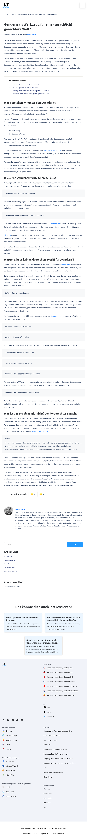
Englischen (65, 264)
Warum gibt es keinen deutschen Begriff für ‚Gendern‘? (30, 91)
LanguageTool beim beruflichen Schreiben (60, 763)
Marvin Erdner (31, 34)
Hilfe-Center (48, 777)
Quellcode (47, 803)
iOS (48, 707)
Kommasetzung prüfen (52, 735)
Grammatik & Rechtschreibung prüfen (58, 731)
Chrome (9, 731)
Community (48, 798)
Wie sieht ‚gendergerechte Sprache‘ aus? (25, 88)
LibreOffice (10, 775)
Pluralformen (55, 224)
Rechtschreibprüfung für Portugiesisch (62, 686)
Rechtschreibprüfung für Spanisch (60, 677)
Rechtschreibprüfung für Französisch (61, 681)
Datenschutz (26, 834)
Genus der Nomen (57, 316)
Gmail (8, 787)
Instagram (12, 720)
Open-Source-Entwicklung (54, 772)
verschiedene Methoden (53, 150)
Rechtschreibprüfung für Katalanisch (61, 695)
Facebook (8, 720)
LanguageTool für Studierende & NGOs (58, 758)
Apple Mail (10, 792)
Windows (50, 716)
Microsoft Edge (11, 735)
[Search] (75, 544)
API (45, 767)
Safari (8, 744)
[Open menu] (82, 5)
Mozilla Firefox (11, 740)
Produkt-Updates (10, 564)
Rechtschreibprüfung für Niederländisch (62, 691)
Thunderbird (11, 796)
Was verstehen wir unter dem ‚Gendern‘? (25, 85)
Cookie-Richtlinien (58, 834)
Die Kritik (7, 235)
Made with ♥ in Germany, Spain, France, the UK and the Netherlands (43, 828)
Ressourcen (48, 793)
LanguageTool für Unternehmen (56, 754)
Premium (47, 744)
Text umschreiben (50, 740)
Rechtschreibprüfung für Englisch (60, 668)
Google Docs (10, 761)
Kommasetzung (9, 560)
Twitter (3, 720)
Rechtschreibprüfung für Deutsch (59, 672)
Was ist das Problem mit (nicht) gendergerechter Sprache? (31, 94)
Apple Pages (10, 770)
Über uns (47, 789)
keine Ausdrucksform (40, 431)
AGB (35, 834)
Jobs (45, 807)
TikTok (17, 720)
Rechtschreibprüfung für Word (55, 749)
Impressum (44, 834)
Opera (8, 749)
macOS (50, 712)
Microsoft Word (12, 766)
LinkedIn (21, 720)
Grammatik (8, 556)
